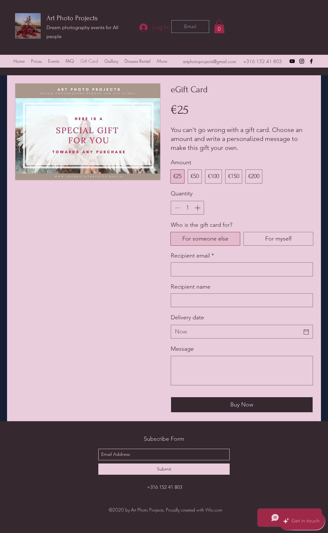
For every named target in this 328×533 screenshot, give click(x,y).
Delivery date (187, 317)
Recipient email (192, 255)
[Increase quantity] (198, 207)
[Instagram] (302, 61)
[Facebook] (311, 61)
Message (182, 348)
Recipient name (190, 286)
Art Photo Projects (72, 18)
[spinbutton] (187, 207)
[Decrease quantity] (177, 207)
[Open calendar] (306, 332)
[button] (219, 26)
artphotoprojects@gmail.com (209, 61)
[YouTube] (292, 61)
